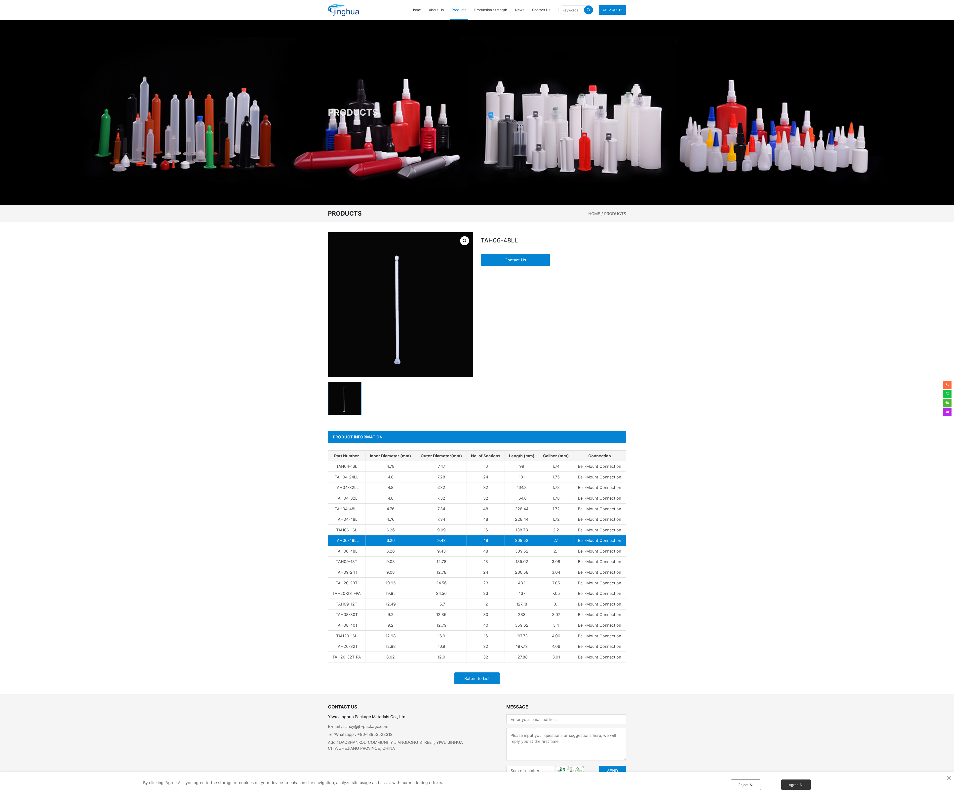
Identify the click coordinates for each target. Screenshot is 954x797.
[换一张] (570, 770)
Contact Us (541, 10)
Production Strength (490, 10)
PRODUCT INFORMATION (358, 436)
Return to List (477, 678)
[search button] (588, 9)
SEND (612, 770)
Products (459, 10)
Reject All (745, 785)
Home (416, 10)
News (519, 10)
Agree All (796, 785)
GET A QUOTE (612, 10)
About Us (436, 10)
